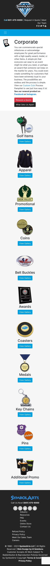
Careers (15, 540)
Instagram (31, 94)
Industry (23, 512)
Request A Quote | (33, 20)
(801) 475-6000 (31, 503)
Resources (24, 515)
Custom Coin (29, 85)
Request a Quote (23, 100)
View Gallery (25, 141)
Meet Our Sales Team (22, 537)
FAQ (22, 518)
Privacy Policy (18, 534)
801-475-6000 (15, 20)
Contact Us (25, 526)
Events (23, 520)
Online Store (25, 523)
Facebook (19, 94)
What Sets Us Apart (25, 104)
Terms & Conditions (36, 558)
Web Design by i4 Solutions (30, 549)
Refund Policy (18, 531)
